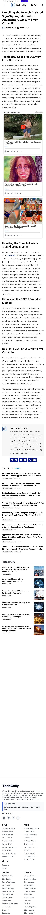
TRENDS (5, 872)
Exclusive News (7, 835)
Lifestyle (5, 910)
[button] (12, 460)
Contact (24, 1)
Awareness (6, 907)
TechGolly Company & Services (11, 1)
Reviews (27, 904)
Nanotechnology (8, 888)
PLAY (7, 861)
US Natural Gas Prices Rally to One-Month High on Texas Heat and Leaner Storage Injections (16, 628)
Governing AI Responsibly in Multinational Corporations (12, 580)
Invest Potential (29, 891)
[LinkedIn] (4, 818)
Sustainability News (9, 847)
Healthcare (6, 885)
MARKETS (28, 872)
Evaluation (6, 913)
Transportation (29, 859)
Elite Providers (29, 913)
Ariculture (27, 850)
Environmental (29, 853)
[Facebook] (18, 818)
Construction (28, 838)
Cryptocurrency (30, 882)
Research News (8, 856)
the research (12, 255)
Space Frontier (7, 894)
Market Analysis (30, 888)
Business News (7, 832)
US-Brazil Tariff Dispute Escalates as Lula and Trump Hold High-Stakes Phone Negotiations (16, 569)
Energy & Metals (8, 841)
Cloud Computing (30, 835)
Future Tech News (8, 853)
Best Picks (28, 901)
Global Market (29, 885)
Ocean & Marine (8, 891)
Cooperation (6, 901)
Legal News (6, 850)
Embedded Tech (30, 841)
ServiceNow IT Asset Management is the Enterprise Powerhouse (16, 592)
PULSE (26, 825)
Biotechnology (29, 832)
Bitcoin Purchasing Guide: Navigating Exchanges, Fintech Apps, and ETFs (16, 615)
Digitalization (6, 879)
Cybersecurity (7, 876)
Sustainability (7, 897)
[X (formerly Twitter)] (13, 818)
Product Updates (30, 907)
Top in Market (29, 897)
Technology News (8, 828)
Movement (28, 894)
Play (35, 5)
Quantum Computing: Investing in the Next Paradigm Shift (16, 604)
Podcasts (5, 865)
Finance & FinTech (30, 847)
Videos (4, 868)
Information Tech (30, 856)
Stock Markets (7, 838)
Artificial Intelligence (31, 828)
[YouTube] (8, 818)
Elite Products (29, 910)
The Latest (11, 468)
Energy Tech (28, 844)
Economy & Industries (10, 904)
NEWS (4, 825)
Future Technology (9, 882)
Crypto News (7, 844)
